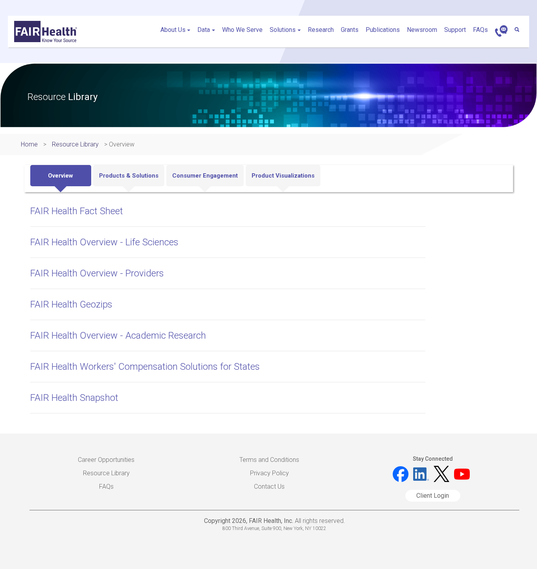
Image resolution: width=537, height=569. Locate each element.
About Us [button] (173, 29)
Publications (383, 29)
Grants (350, 29)
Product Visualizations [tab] (283, 175)
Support (455, 29)
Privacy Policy (269, 473)
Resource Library (75, 144)
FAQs (480, 29)
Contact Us (269, 486)
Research (321, 29)
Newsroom (422, 29)
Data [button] (203, 29)
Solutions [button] (283, 29)
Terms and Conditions (269, 459)
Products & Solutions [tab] (128, 175)
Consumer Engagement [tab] (205, 175)
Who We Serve (242, 29)
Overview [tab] (60, 175)
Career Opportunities (106, 459)
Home (29, 144)
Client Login (432, 495)
